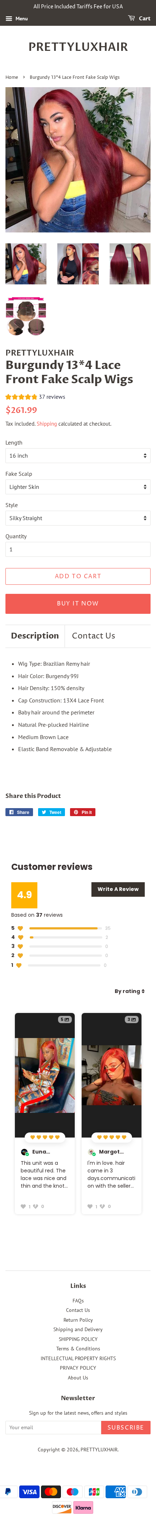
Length (13, 442)
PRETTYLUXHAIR (78, 47)
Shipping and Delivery (78, 1329)
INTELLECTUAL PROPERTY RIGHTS (78, 1358)
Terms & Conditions (78, 1348)
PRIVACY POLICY (78, 1368)
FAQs (78, 1300)
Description (35, 636)
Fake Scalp (18, 473)
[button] (35, 398)
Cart (144, 18)
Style (11, 504)
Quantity (15, 536)
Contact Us (93, 636)
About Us (78, 1377)
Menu (21, 18)
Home (11, 77)
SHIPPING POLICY (78, 1339)
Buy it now (78, 604)
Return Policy (78, 1320)
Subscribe (125, 1428)
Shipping (47, 423)
